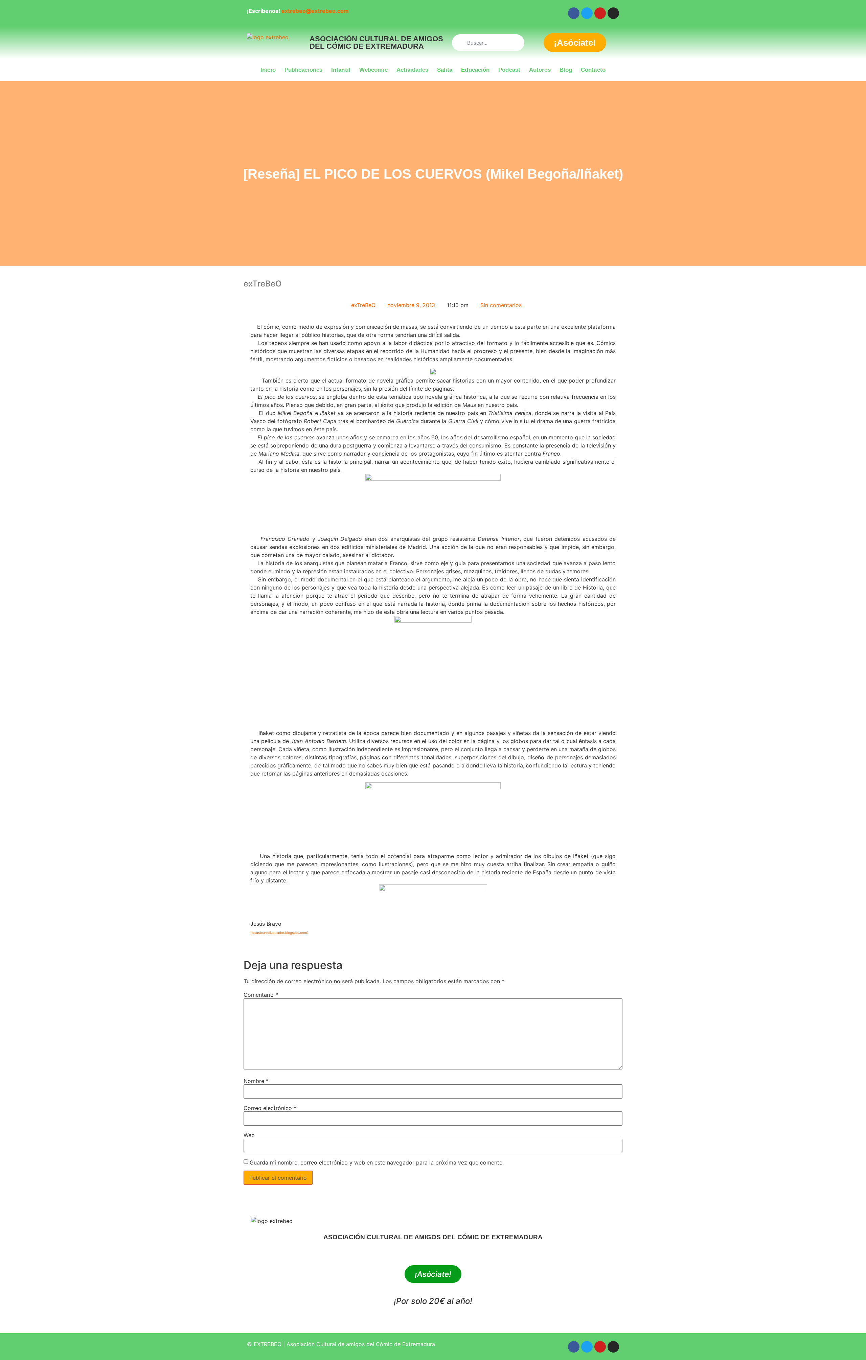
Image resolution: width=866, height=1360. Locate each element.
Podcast (509, 70)
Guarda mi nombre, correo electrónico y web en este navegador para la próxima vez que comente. (377, 1162)
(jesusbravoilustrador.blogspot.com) (279, 932)
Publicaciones (303, 70)
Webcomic (373, 70)
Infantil (340, 70)
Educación (475, 70)
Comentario (261, 994)
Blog (566, 70)
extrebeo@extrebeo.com (315, 10)
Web (249, 1135)
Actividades (412, 70)
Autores (540, 70)
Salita (445, 70)
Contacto (593, 70)
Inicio (268, 70)
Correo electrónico (270, 1108)
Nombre (256, 1081)
